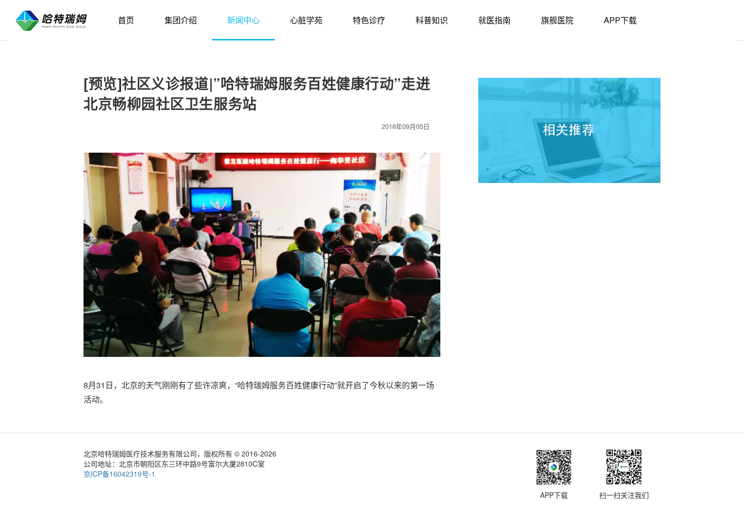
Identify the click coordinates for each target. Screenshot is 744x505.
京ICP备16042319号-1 (119, 474)
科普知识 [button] (432, 20)
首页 (126, 20)
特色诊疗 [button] (369, 20)
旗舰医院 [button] (557, 20)
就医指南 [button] (494, 20)
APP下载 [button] (620, 20)
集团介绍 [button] (180, 20)
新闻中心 (243, 20)
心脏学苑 (306, 20)
